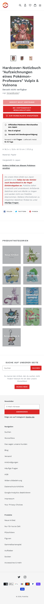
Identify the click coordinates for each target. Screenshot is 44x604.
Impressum (9, 499)
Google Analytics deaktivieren (17, 493)
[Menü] (40, 5)
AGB (6, 474)
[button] (30, 5)
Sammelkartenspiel (13, 544)
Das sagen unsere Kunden (16, 444)
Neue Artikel (10, 520)
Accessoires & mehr (13, 563)
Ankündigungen (11, 462)
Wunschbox (22, 387)
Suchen (36, 368)
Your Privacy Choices (14, 505)
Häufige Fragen (12, 203)
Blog (6, 450)
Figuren (8, 538)
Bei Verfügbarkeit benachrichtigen (22, 109)
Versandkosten (13, 93)
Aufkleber (9, 550)
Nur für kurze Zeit (12, 526)
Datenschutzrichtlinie (14, 486)
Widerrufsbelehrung (13, 480)
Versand (8, 456)
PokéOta (25, 596)
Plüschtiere (9, 532)
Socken (8, 557)
